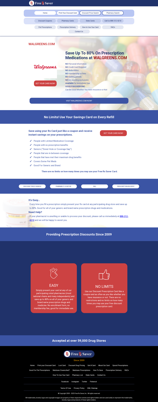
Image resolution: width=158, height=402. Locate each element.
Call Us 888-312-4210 (113, 21)
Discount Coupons (45, 21)
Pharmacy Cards (68, 21)
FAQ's (113, 27)
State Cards (90, 21)
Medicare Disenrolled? (61, 370)
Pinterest (93, 382)
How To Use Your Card (61, 375)
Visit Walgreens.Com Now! (79, 101)
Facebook (65, 382)
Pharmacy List (77, 375)
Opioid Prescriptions (120, 365)
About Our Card (104, 365)
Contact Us (79, 32)
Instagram (75, 382)
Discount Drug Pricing (76, 365)
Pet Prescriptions (45, 27)
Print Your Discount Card (68, 13)
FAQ (94, 186)
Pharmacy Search (112, 13)
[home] (41, 3)
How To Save (98, 370)
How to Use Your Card (90, 27)
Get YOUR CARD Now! (45, 83)
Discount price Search (32, 186)
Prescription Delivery (68, 27)
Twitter (84, 382)
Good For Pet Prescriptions (39, 370)
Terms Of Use (66, 388)
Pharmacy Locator (63, 186)
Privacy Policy (79, 388)
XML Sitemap (92, 388)
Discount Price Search (90, 13)
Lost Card (62, 365)
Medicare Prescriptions (81, 370)
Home (45, 13)
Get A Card (92, 365)
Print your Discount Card (46, 365)
